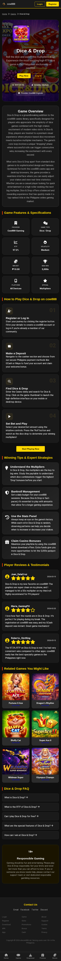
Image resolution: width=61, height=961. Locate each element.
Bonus (24, 928)
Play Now (23, 76)
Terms (44, 928)
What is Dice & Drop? (15, 797)
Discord (44, 910)
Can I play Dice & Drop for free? (20, 816)
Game (24, 917)
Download (6, 924)
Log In (38, 76)
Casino (13, 14)
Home (4, 14)
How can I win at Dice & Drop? (19, 835)
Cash (24, 932)
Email (15, 910)
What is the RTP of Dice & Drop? (21, 807)
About (43, 917)
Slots (24, 921)
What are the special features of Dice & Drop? (27, 825)
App (4, 932)
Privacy (44, 932)
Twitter (34, 910)
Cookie (44, 924)
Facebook (25, 910)
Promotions (26, 924)
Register (53, 4)
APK (3, 928)
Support (44, 921)
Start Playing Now (30, 449)
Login (40, 4)
